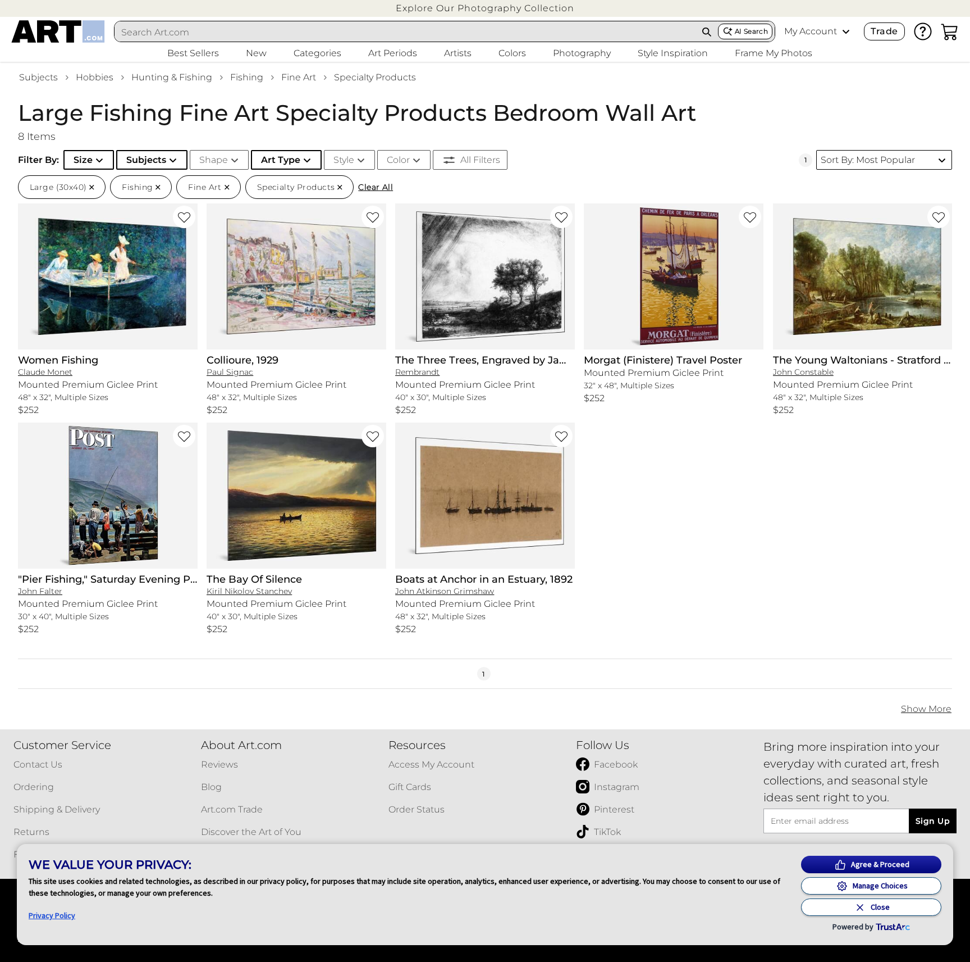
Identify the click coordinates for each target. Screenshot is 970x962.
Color (398, 160)
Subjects (38, 77)
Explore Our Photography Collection (485, 8)
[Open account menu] (846, 31)
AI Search (751, 31)
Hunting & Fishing (171, 77)
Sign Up (933, 821)
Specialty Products (375, 77)
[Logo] (58, 31)
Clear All (375, 187)
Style (343, 160)
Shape (213, 160)
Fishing (246, 77)
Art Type (280, 160)
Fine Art (298, 77)
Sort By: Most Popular (868, 160)
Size (83, 160)
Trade (884, 31)
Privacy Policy (52, 915)
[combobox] (405, 32)
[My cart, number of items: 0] (950, 31)
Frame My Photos (773, 53)
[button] (485, 8)
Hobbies (94, 77)
